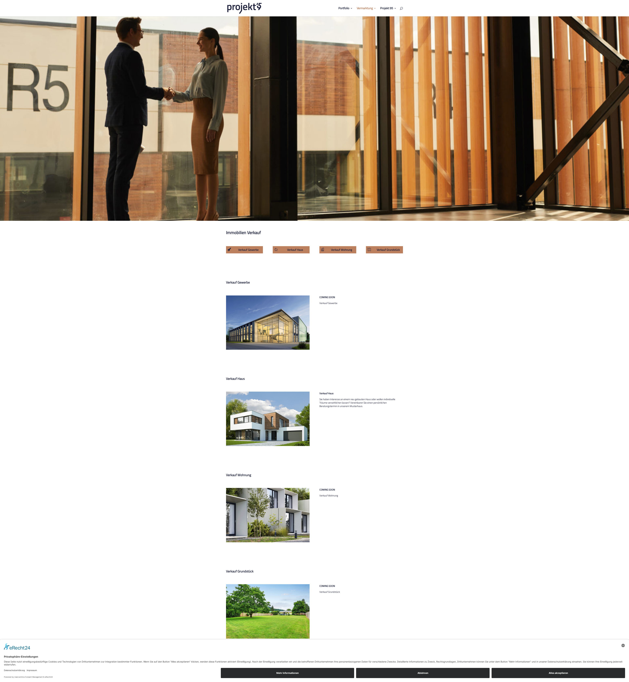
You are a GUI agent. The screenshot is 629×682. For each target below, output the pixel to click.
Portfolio (343, 8)
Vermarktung (365, 8)
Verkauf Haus (295, 250)
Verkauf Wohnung (341, 250)
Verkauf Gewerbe (248, 250)
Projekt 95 (386, 8)
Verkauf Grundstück (388, 250)
